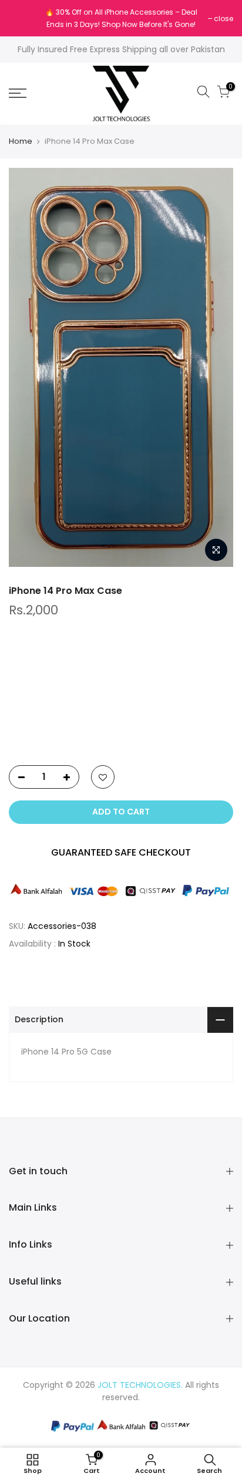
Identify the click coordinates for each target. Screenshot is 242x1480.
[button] (121, 730)
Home (20, 141)
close (24, 18)
